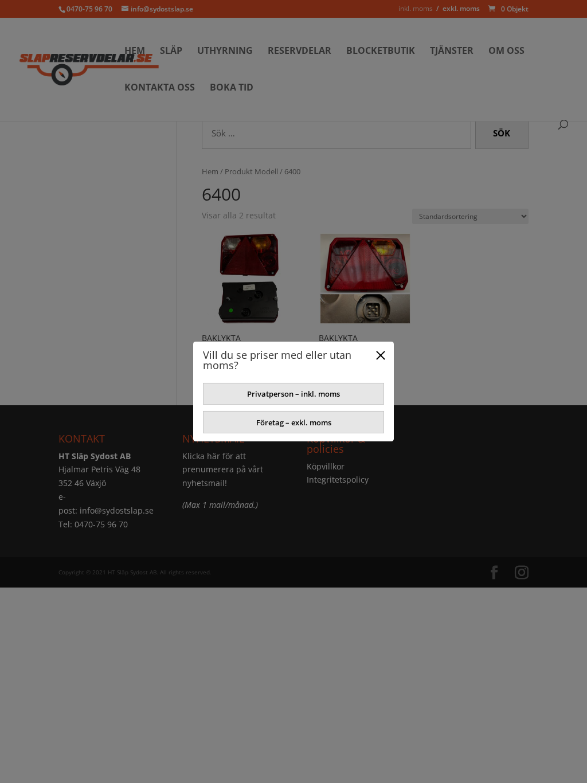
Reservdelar (299, 51)
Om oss (506, 51)
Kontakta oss (159, 88)
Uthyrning (225, 51)
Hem (134, 51)
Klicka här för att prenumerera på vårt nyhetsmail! (222, 470)
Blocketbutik (380, 51)
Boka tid (231, 88)
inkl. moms (415, 8)
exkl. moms (461, 8)
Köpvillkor (326, 466)
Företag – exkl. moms (293, 422)
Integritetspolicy (338, 479)
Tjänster (451, 51)
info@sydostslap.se (117, 510)
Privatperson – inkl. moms (293, 394)
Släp (171, 51)
